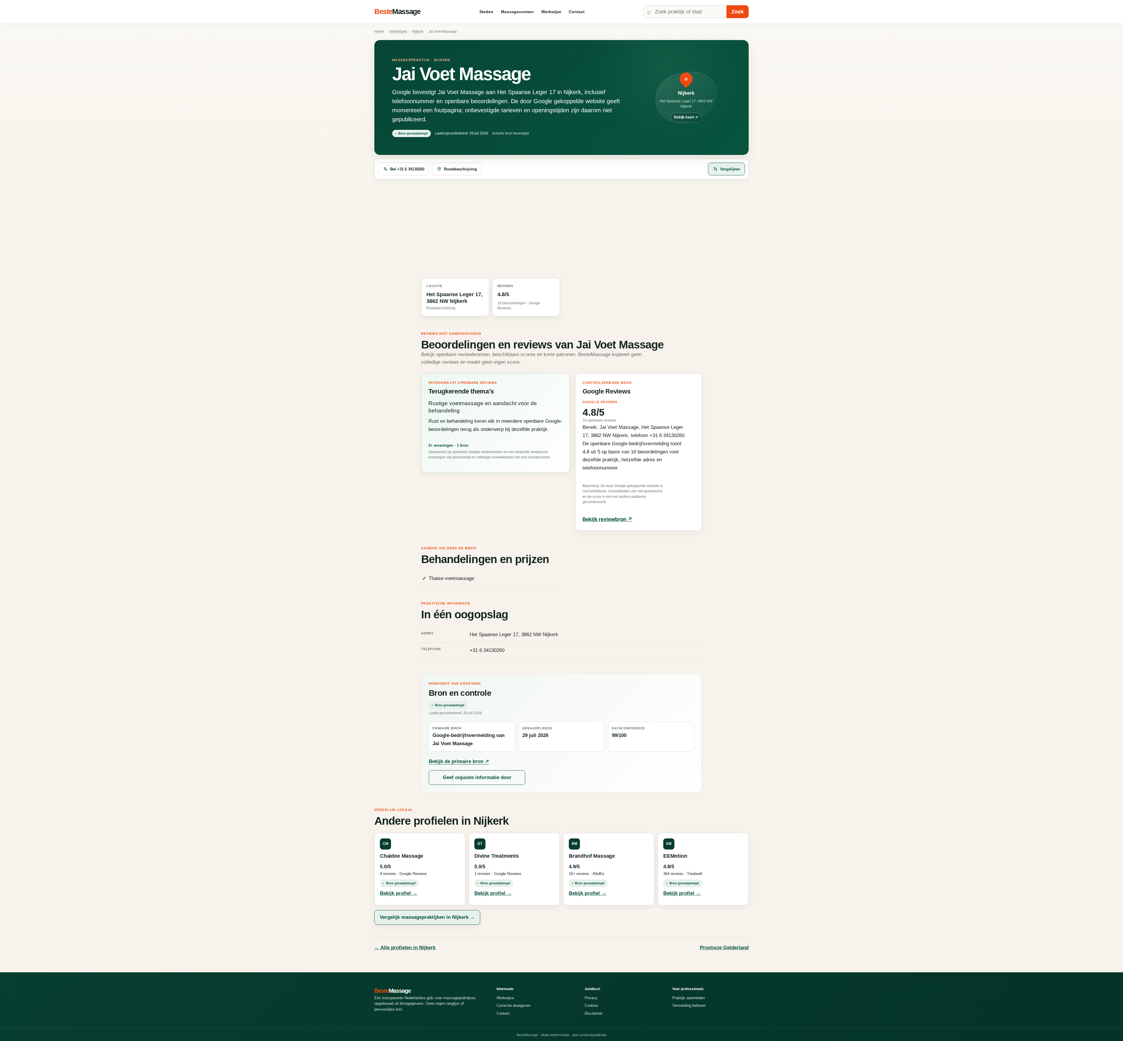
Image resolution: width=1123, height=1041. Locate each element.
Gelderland (398, 32)
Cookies (591, 1005)
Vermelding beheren (689, 1005)
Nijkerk (417, 32)
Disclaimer (593, 1013)
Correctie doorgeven (514, 1005)
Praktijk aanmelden (688, 998)
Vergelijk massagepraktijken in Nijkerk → (427, 917)
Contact (577, 11)
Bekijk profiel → (398, 893)
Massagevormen (517, 11)
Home (379, 32)
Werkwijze (551, 11)
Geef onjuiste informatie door (477, 777)
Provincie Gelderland (724, 947)
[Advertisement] (561, 229)
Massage (397, 11)
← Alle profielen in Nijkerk (404, 947)
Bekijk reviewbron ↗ (607, 519)
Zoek (737, 12)
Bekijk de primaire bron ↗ (459, 761)
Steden (486, 11)
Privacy (591, 998)
